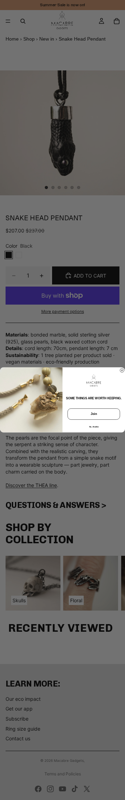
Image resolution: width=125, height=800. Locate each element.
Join (94, 414)
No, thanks (94, 427)
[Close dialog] (122, 370)
